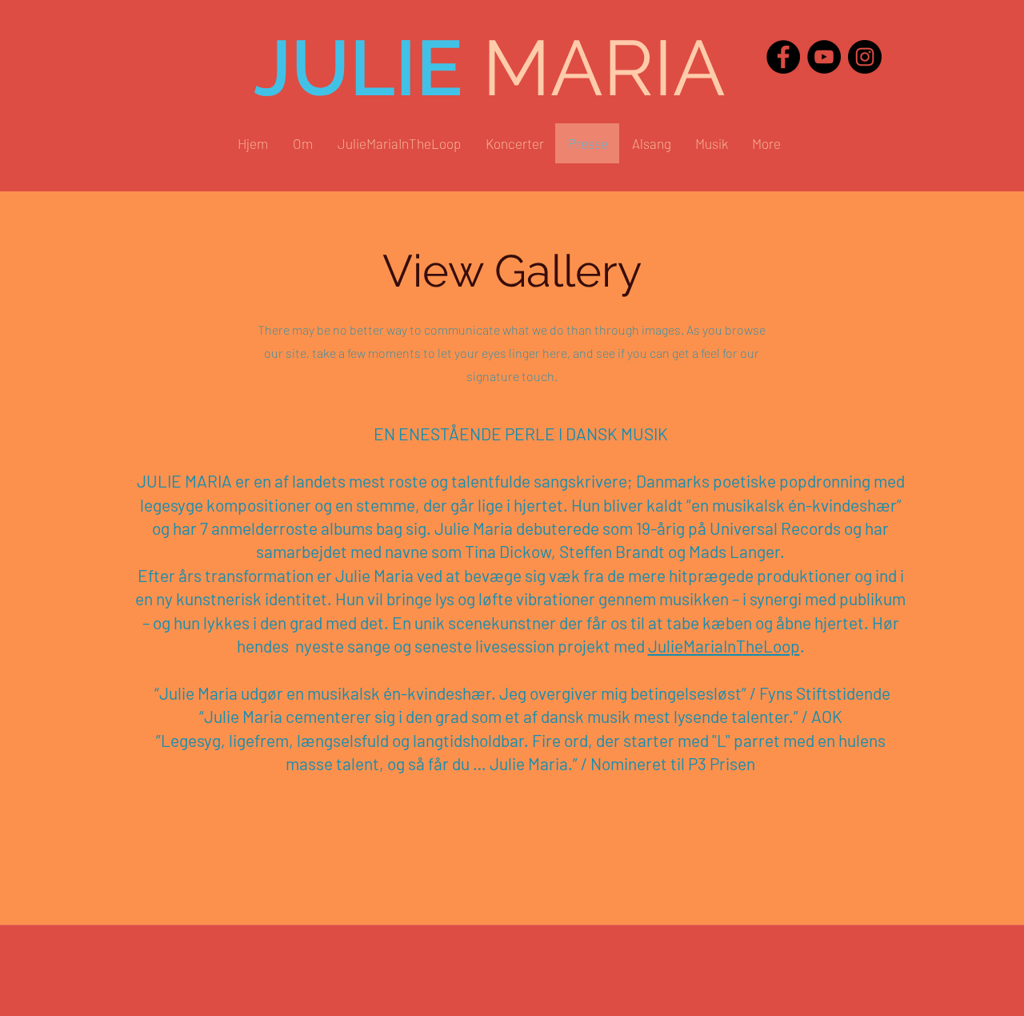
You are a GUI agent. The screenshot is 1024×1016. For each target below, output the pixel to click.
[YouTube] (824, 57)
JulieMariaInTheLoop (724, 646)
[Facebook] (783, 57)
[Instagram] (865, 57)
